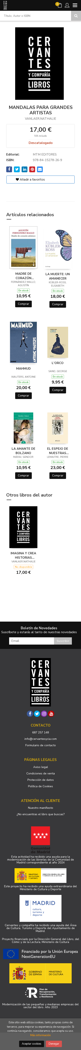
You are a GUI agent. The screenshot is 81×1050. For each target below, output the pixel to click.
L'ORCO (58, 363)
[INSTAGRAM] (44, 714)
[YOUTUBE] (51, 714)
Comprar (23, 304)
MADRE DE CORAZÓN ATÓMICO (23, 276)
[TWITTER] (37, 714)
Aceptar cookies (31, 1044)
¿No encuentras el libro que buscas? (41, 814)
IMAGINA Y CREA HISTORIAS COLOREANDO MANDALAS (23, 555)
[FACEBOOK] (30, 714)
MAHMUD (23, 368)
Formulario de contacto (40, 745)
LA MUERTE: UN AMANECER (57, 276)
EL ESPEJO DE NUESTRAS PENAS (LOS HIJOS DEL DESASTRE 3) (57, 451)
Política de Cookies (40, 786)
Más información (40, 1035)
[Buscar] (76, 16)
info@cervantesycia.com (41, 739)
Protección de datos (40, 780)
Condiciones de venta (40, 773)
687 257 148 (40, 732)
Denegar (54, 1044)
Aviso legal (40, 767)
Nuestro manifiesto (40, 808)
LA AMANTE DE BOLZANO (23, 451)
